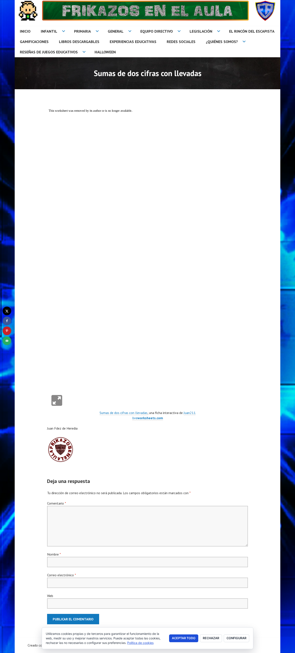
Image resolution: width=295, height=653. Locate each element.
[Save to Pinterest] (7, 330)
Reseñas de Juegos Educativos (49, 51)
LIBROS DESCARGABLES (79, 41)
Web (50, 596)
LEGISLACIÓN (201, 31)
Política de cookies (140, 643)
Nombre (54, 554)
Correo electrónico (61, 575)
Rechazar (211, 638)
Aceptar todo (183, 638)
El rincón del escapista (251, 31)
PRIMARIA (82, 31)
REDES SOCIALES (181, 41)
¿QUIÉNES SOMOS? (222, 41)
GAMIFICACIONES (34, 41)
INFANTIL (49, 31)
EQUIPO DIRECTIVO (156, 31)
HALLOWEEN (105, 51)
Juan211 (190, 413)
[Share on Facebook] (7, 321)
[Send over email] (7, 340)
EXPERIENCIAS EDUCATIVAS (133, 41)
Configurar (236, 638)
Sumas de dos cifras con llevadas (124, 413)
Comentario (56, 503)
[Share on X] (7, 311)
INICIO (25, 31)
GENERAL (116, 31)
